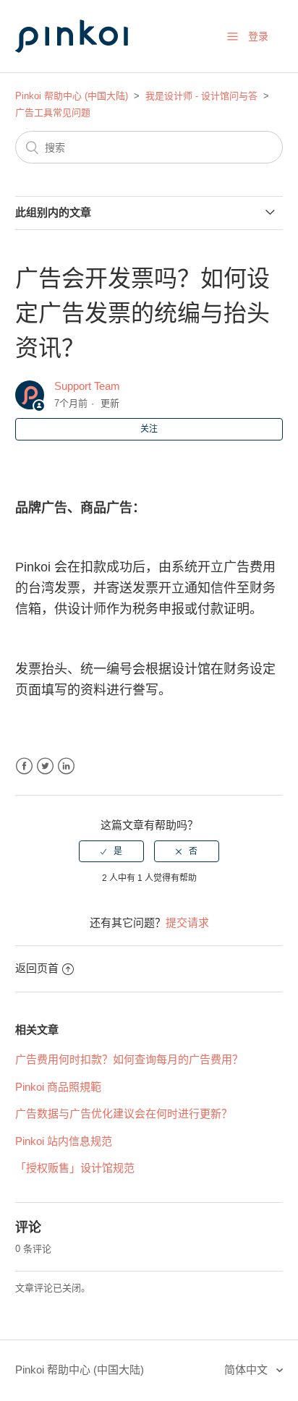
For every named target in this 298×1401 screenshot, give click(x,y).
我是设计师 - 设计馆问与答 (201, 95)
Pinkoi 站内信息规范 (63, 1141)
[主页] (87, 66)
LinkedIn (66, 766)
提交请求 (187, 922)
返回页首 (37, 968)
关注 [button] (149, 429)
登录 (258, 36)
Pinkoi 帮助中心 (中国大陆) (71, 95)
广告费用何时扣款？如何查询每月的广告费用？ (129, 1059)
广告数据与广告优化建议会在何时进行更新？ (123, 1113)
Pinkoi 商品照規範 (58, 1087)
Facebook (24, 766)
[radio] (111, 851)
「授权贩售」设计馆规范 (75, 1168)
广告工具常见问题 (52, 112)
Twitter (45, 766)
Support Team (87, 386)
